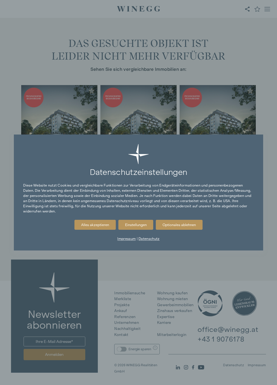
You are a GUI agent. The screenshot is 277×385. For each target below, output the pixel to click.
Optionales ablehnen (179, 225)
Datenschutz (148, 239)
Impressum (126, 239)
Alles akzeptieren (95, 225)
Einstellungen (136, 225)
